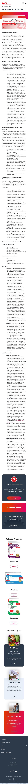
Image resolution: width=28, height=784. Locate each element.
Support (3, 749)
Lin (14, 618)
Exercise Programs (14, 716)
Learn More (14, 664)
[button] (26, 3)
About (2, 746)
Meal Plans (14, 648)
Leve (14, 590)
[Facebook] (13, 771)
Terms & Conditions (6, 752)
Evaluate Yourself (14, 682)
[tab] (13, 739)
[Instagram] (11, 771)
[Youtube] (16, 771)
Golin (14, 561)
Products (3, 739)
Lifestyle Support (5, 742)
